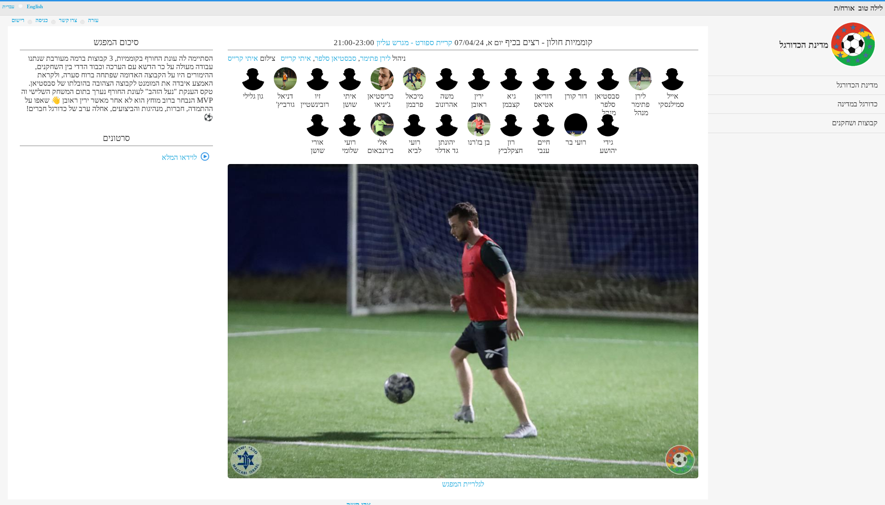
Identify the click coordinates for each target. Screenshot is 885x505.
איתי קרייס (296, 58)
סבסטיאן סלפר (335, 58)
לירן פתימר (375, 58)
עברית (8, 6)
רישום (18, 20)
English (35, 6)
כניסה (41, 20)
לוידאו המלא (179, 157)
